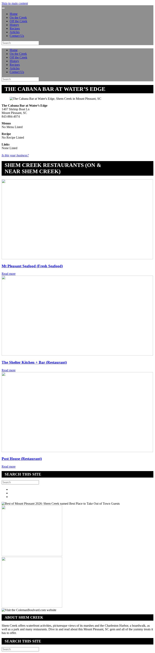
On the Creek (18, 17)
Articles (15, 32)
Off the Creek (18, 21)
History (14, 25)
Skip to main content (15, 3)
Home (14, 14)
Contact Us (17, 35)
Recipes (15, 28)
